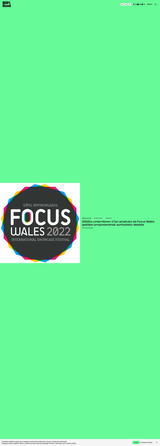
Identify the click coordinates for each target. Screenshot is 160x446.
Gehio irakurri (87, 228)
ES (125, 4)
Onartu (136, 442)
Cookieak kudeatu (146, 442)
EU (122, 4)
